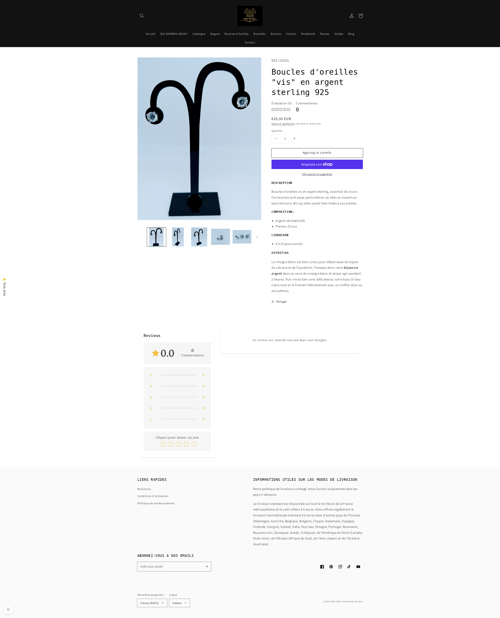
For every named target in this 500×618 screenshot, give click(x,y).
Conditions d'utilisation (153, 496)
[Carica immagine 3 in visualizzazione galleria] (199, 237)
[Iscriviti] (206, 566)
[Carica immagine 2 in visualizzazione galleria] (178, 237)
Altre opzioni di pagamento (317, 174)
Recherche (144, 489)
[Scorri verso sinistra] (141, 237)
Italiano (176, 603)
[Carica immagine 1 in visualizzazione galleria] (156, 237)
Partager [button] (281, 301)
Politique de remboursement (156, 503)
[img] (280, 110)
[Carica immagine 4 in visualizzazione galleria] (220, 237)
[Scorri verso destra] (257, 237)
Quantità (276, 131)
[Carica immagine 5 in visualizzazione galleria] (242, 237)
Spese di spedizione (282, 123)
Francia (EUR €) (149, 603)
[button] (141, 15)
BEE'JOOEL (336, 601)
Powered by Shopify (353, 601)
